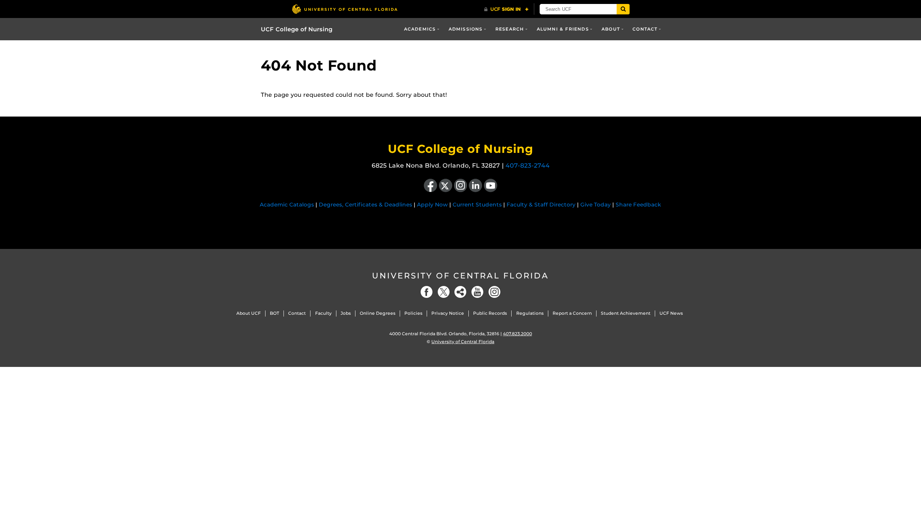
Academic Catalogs (287, 204)
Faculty (323, 313)
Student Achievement (625, 313)
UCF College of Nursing (296, 29)
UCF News (671, 313)
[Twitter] (443, 292)
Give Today (595, 204)
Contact (644, 29)
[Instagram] (494, 292)
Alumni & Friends (563, 29)
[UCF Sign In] (506, 9)
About (611, 29)
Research (509, 29)
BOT (274, 313)
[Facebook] (427, 292)
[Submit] (623, 9)
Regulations (530, 313)
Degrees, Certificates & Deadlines (365, 204)
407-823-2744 (527, 165)
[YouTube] (477, 292)
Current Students (477, 204)
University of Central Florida (460, 276)
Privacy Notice (447, 313)
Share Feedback (638, 204)
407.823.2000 (517, 333)
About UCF (248, 313)
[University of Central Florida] (344, 8)
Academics (420, 29)
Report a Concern (572, 313)
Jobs (346, 313)
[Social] (460, 292)
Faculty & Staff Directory (541, 204)
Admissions (466, 29)
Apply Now (432, 204)
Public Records (490, 313)
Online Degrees (377, 313)
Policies (413, 313)
